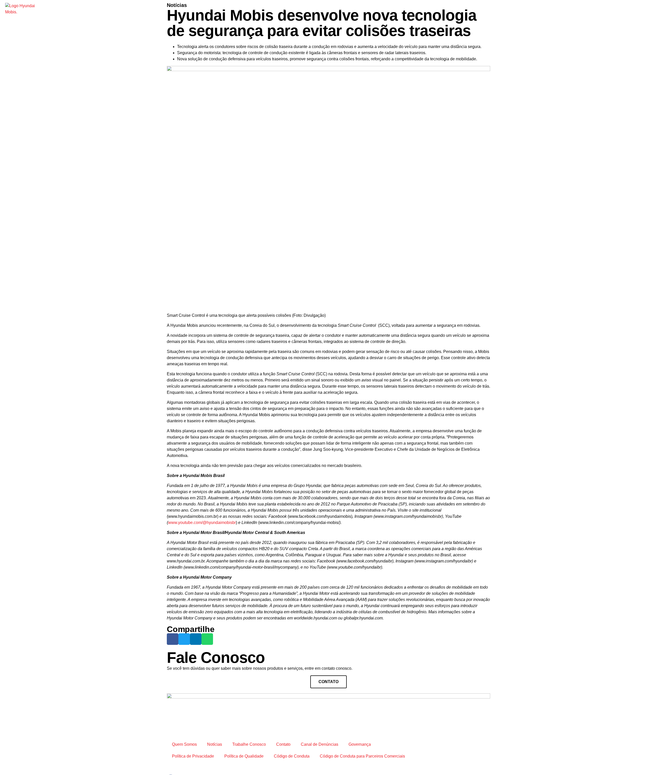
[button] (172, 639)
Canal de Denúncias (319, 744)
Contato (363, 9)
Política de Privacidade (193, 756)
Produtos (277, 9)
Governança (360, 744)
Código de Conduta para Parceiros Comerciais (362, 756)
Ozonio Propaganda (309, 765)
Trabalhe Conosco (332, 9)
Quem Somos (249, 9)
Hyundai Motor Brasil (397, 9)
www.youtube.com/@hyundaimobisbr (202, 522)
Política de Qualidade (244, 756)
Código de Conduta (292, 756)
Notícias (301, 9)
